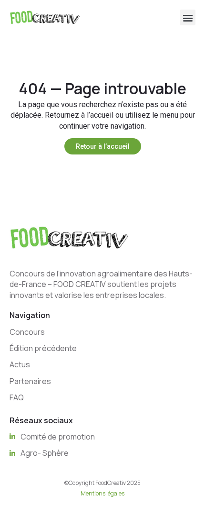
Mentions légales (102, 493)
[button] (187, 17)
